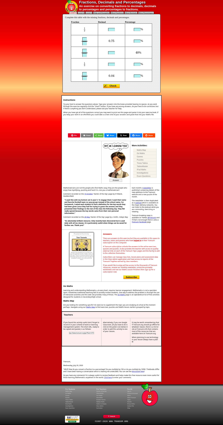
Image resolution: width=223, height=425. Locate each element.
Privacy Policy (131, 404)
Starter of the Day (101, 391)
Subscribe (131, 277)
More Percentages (146, 13)
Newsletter (99, 397)
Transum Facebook (139, 222)
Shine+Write (99, 393)
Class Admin (99, 406)
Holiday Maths (100, 402)
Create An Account (132, 393)
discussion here (138, 371)
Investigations (142, 173)
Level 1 (73, 13)
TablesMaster (142, 166)
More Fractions (117, 13)
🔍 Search (111, 416)
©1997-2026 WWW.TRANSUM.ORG (111, 421)
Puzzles (140, 160)
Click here (108, 377)
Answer (116, 180)
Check (113, 86)
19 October (88, 194)
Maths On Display (101, 404)
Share (100, 135)
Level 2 (81, 13)
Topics (129, 399)
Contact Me (130, 406)
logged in (137, 240)
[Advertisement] (111, 126)
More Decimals (131, 13)
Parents (129, 402)
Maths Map (141, 150)
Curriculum (99, 408)
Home (129, 395)
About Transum (131, 397)
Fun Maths (99, 395)
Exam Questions (143, 176)
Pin (75, 135)
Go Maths (141, 153)
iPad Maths (141, 170)
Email (88, 135)
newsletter (147, 188)
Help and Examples (101, 13)
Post (125, 135)
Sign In (129, 391)
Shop (128, 408)
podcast (138, 203)
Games (140, 157)
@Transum (152, 217)
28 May (87, 217)
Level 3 (89, 13)
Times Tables (142, 163)
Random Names (101, 399)
